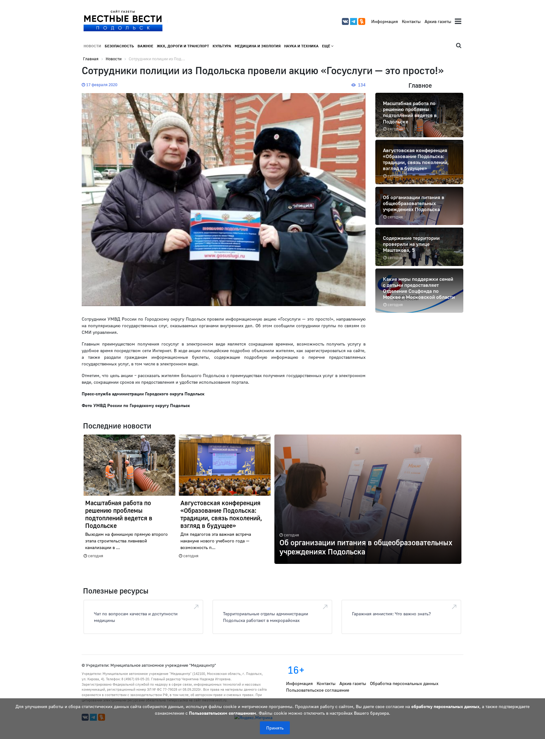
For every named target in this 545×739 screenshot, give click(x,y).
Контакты (411, 21)
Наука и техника (301, 46)
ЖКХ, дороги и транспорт (183, 46)
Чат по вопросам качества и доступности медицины (136, 617)
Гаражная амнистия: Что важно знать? (391, 613)
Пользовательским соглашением (222, 713)
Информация (384, 21)
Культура (222, 46)
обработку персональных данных (445, 706)
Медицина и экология (258, 46)
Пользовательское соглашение (317, 690)
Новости (92, 46)
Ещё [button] (326, 46)
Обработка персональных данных (404, 683)
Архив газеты (438, 21)
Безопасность (119, 46)
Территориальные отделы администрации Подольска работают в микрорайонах (265, 617)
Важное (145, 46)
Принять (275, 727)
